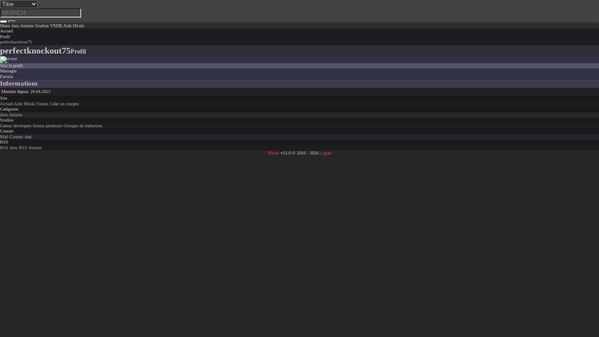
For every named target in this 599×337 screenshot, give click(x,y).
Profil (5, 36)
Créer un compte (64, 103)
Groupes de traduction (83, 125)
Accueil (6, 103)
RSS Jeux (9, 147)
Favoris (6, 76)
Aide (18, 103)
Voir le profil (11, 65)
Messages (8, 70)
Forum (42, 103)
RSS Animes (30, 147)
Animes (15, 114)
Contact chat (21, 136)
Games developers (16, 125)
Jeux (4, 114)
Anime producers (47, 125)
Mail (4, 136)
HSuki (29, 103)
